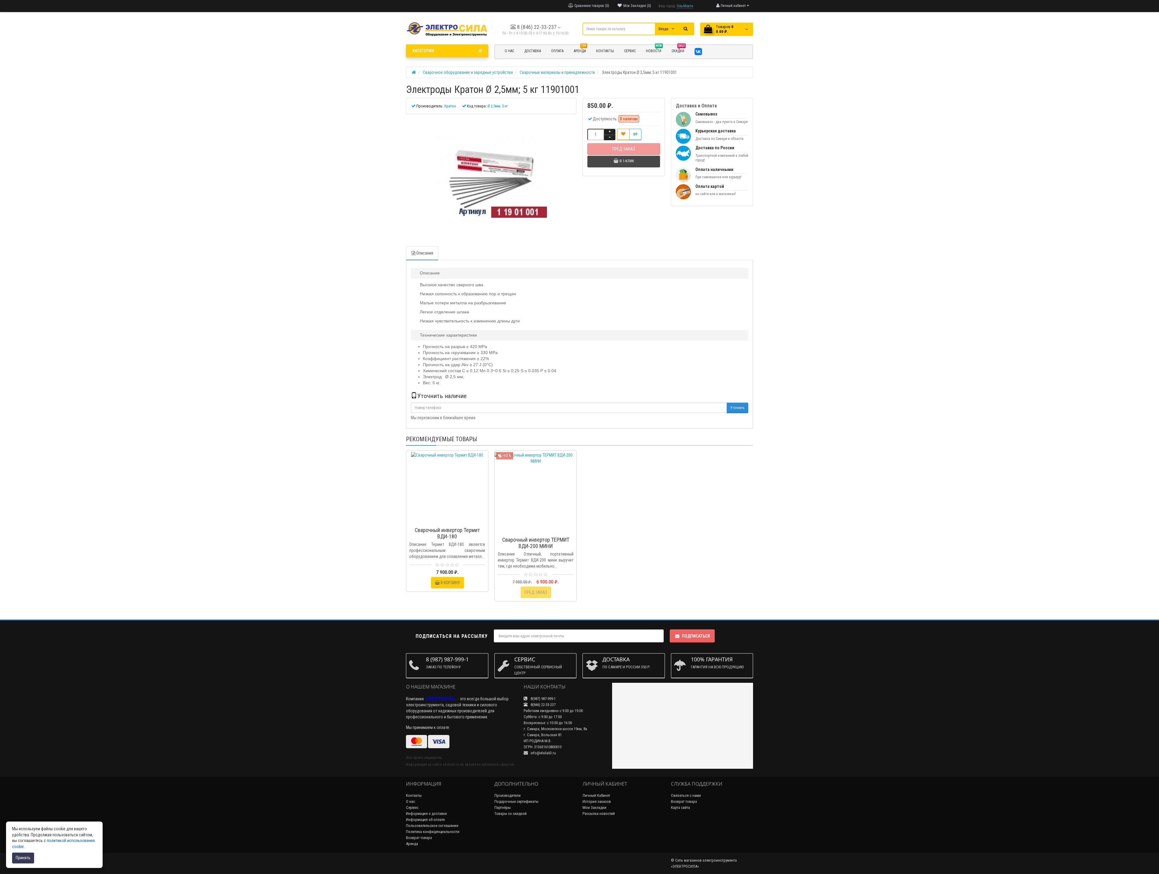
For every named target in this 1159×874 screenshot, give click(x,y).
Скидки (678, 50)
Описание (424, 253)
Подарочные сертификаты (516, 801)
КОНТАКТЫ (605, 51)
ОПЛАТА (557, 51)
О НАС (509, 51)
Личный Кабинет (596, 795)
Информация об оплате (425, 819)
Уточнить (737, 408)
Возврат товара (419, 837)
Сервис (412, 807)
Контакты (414, 795)
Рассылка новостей (599, 813)
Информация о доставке (426, 813)
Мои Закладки (594, 807)
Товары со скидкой (510, 813)
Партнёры (502, 807)
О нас (410, 801)
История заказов (597, 801)
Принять (23, 857)
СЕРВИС (630, 51)
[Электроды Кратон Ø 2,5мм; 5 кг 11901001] (491, 177)
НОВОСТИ (654, 50)
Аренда (580, 50)
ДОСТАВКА (532, 51)
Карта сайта (680, 807)
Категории (423, 50)
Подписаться (696, 636)
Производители (507, 795)
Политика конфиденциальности (432, 831)
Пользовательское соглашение (432, 825)
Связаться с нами (686, 795)
